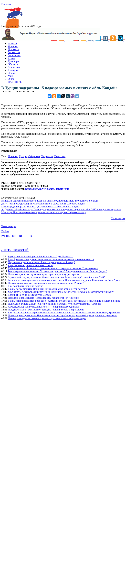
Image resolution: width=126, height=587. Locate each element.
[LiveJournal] (68, 96)
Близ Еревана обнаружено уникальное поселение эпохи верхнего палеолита (51, 259)
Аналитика (14, 67)
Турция (23, 156)
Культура (13, 70)
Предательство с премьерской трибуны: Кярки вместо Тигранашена (46, 309)
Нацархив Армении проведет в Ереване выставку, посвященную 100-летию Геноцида (49, 200)
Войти (5, 231)
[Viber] (72, 96)
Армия (11, 58)
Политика (13, 49)
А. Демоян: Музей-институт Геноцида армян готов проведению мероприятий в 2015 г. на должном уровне (61, 209)
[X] (63, 96)
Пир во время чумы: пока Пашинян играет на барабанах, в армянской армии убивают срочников (62, 315)
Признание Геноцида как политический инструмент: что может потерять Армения (54, 303)
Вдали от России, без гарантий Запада (29, 294)
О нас (11, 78)
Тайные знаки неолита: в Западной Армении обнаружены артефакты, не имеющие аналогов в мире (64, 300)
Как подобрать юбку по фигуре (25, 286)
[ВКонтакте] (50, 96)
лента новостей (15, 249)
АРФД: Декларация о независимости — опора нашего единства (43, 306)
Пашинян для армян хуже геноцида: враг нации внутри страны (43, 274)
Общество (13, 64)
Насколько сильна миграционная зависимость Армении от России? (46, 283)
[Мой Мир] (59, 96)
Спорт (11, 73)
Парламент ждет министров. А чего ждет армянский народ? (41, 262)
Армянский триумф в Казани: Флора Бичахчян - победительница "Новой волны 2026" (56, 277)
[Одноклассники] (54, 96)
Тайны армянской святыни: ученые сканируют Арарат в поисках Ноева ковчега (53, 268)
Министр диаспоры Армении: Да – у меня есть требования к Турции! (40, 206)
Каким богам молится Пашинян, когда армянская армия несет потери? (47, 289)
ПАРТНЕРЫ (15, 81)
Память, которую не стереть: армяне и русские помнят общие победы (47, 318)
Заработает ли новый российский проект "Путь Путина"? (40, 256)
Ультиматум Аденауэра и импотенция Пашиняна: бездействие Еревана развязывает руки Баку (61, 291)
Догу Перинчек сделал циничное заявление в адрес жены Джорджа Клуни (43, 203)
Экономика (14, 55)
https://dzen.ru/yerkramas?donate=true (47, 188)
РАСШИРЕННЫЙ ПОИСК (16, 236)
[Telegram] (77, 96)
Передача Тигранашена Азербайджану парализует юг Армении (43, 297)
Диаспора (13, 61)
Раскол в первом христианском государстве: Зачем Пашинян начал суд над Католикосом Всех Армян (64, 280)
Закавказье (14, 52)
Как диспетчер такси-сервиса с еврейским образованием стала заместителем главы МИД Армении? (64, 312)
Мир (10, 76)
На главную (118, 218)
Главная (12, 43)
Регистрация (8, 226)
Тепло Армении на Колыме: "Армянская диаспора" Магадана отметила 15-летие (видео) (57, 271)
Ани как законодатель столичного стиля (30, 265)
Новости (13, 46)
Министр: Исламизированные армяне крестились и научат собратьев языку (43, 212)
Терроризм (47, 156)
